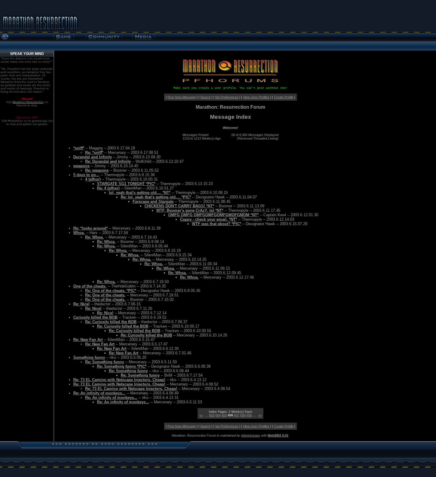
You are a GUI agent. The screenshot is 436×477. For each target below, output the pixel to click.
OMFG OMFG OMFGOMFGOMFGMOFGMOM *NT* (213, 215)
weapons (81, 166)
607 (236, 415)
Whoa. (79, 232)
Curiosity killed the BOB (95, 317)
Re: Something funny (104, 362)
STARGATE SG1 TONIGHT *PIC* (126, 183)
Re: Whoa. (94, 237)
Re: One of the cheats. (105, 295)
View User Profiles (256, 97)
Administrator (250, 435)
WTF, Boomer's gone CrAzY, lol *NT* (189, 210)
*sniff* (78, 148)
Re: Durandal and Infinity (108, 161)
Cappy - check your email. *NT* (208, 219)
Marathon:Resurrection (28, 102)
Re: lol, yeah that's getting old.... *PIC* (156, 197)
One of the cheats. (89, 286)
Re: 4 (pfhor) (108, 188)
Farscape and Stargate (153, 201)
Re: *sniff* (94, 152)
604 (218, 415)
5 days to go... (86, 175)
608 (243, 415)
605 (224, 415)
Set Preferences (226, 97)
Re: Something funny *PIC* (122, 366)
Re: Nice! (81, 304)
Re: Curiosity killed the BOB (110, 322)
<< (201, 415)
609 (249, 415)
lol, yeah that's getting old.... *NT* (140, 192)
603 (211, 415)
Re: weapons (97, 170)
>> (260, 415)
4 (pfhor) (93, 179)
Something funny (89, 357)
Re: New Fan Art (88, 339)
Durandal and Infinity (92, 157)
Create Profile (283, 97)
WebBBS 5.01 (278, 435)
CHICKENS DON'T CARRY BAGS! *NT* (179, 206)
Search (205, 97)
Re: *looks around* (90, 228)
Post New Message (182, 97)
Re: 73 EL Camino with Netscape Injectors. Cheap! (119, 380)
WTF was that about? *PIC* (216, 224)
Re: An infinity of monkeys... (99, 393)
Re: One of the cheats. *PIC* (110, 290)
